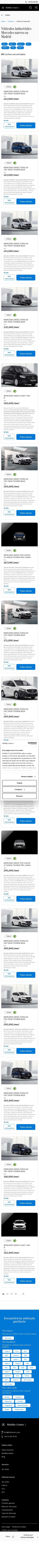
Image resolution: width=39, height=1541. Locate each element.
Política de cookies (19, 1527)
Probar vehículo (26, 125)
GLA (25, 1351)
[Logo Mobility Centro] (14, 1424)
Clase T (7, 1372)
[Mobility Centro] (11, 7)
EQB (6, 1359)
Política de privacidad (10, 1530)
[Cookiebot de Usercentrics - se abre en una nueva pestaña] (28, 743)
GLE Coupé (8, 1384)
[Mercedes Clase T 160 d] (19, 376)
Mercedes (8, 1338)
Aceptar (19, 783)
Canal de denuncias (9, 1513)
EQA (6, 1355)
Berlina (7, 1397)
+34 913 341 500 (33, 2)
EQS (22, 1367)
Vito (17, 1376)
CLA (17, 1351)
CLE (6, 1380)
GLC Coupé (28, 1380)
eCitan (27, 1376)
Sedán (7, 1409)
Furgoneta (8, 1405)
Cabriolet (18, 1397)
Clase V (18, 1372)
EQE (27, 1363)
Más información (9, 125)
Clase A (7, 1351)
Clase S (17, 1363)
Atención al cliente (8, 1517)
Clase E (7, 1363)
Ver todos (5, 1469)
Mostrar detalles (27, 776)
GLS (14, 1367)
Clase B (15, 1355)
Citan (32, 1367)
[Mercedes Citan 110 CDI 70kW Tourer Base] (19, 71)
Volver (7, 15)
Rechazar (19, 796)
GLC (25, 1359)
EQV (27, 1372)
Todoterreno (19, 1409)
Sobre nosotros (8, 1450)
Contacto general (8, 1503)
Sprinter (8, 1376)
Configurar (18, 789)
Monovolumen (23, 1405)
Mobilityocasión (7, 1453)
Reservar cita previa (9, 1506)
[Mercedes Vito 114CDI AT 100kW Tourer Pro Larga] (19, 535)
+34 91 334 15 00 (10, 1436)
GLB (25, 1355)
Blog (3, 1457)
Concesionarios (7, 1510)
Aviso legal (6, 1527)
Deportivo (8, 1401)
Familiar (20, 1401)
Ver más (6, 120)
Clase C (15, 1359)
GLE (6, 1367)
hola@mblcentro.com (12, 1432)
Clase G (15, 1380)
